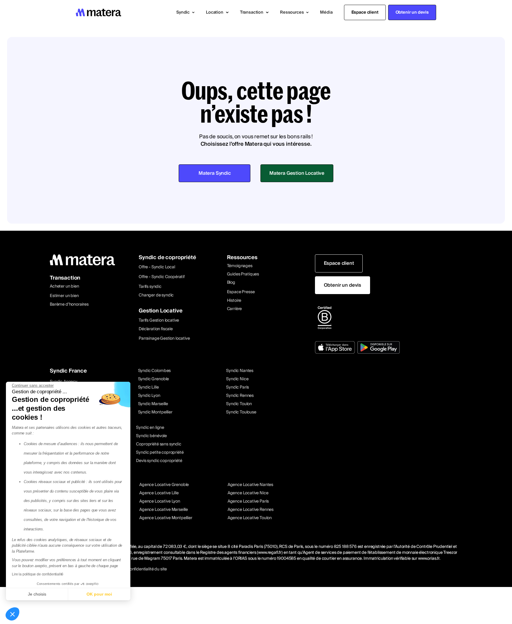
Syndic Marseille (153, 404)
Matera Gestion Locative (296, 173)
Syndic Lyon (149, 396)
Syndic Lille (148, 387)
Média (326, 12)
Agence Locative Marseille (163, 510)
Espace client (364, 12)
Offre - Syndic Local (157, 267)
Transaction (65, 278)
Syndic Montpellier (155, 412)
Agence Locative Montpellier (165, 518)
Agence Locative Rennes (250, 510)
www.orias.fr (428, 558)
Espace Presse (241, 292)
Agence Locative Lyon (159, 501)
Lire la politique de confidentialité (37, 574)
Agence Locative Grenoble (164, 485)
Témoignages (239, 266)
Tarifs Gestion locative (159, 320)
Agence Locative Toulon (250, 518)
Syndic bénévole (151, 436)
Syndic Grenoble (153, 379)
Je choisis (37, 594)
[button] (185, 12)
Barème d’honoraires (69, 304)
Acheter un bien (64, 286)
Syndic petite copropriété (159, 452)
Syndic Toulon (239, 404)
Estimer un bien (64, 295)
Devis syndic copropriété (159, 461)
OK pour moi (99, 594)
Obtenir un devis (412, 12)
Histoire (234, 301)
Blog (231, 282)
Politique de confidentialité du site (136, 569)
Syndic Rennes (240, 396)
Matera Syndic (215, 173)
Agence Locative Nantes (250, 485)
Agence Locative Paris (248, 501)
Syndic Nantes (239, 371)
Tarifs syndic (150, 286)
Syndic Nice (237, 379)
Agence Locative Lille (159, 493)
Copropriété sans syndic (158, 444)
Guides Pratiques (243, 274)
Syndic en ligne (150, 428)
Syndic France (68, 371)
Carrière (234, 309)
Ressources (242, 257)
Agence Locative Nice (248, 493)
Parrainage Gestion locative (164, 338)
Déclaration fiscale (156, 329)
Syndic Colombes (154, 371)
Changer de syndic (156, 295)
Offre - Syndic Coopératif (162, 276)
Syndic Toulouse (241, 412)
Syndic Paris (237, 387)
